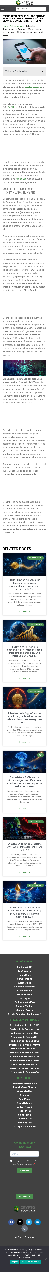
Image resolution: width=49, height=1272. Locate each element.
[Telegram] (29, 1222)
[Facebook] (11, 1222)
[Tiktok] (24, 1228)
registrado (21, 179)
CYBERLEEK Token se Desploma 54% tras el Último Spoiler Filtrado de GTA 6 (24, 846)
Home (5, 26)
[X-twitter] (20, 1222)
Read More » (24, 612)
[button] (2, 9)
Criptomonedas (17, 26)
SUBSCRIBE (25, 1171)
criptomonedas (33, 87)
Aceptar (14, 1262)
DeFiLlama (13, 107)
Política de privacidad (30, 1262)
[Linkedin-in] (37, 1222)
